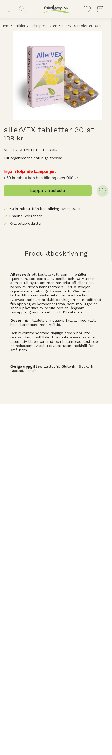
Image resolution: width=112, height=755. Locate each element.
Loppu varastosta (47, 190)
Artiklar (19, 26)
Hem (5, 26)
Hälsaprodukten (43, 26)
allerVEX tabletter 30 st (82, 26)
